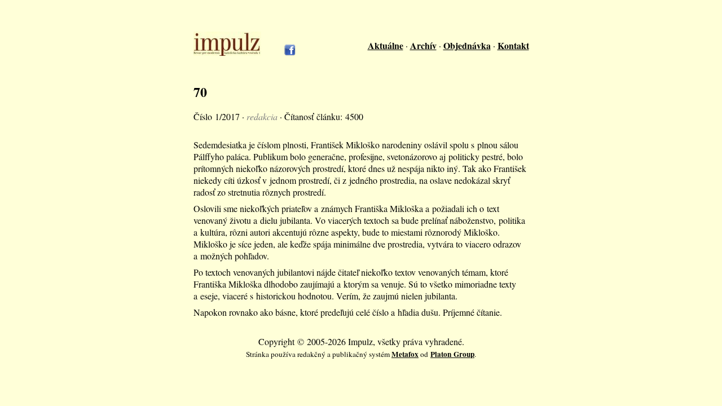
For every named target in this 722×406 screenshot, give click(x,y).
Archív (423, 45)
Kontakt (513, 45)
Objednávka (467, 45)
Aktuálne (385, 45)
